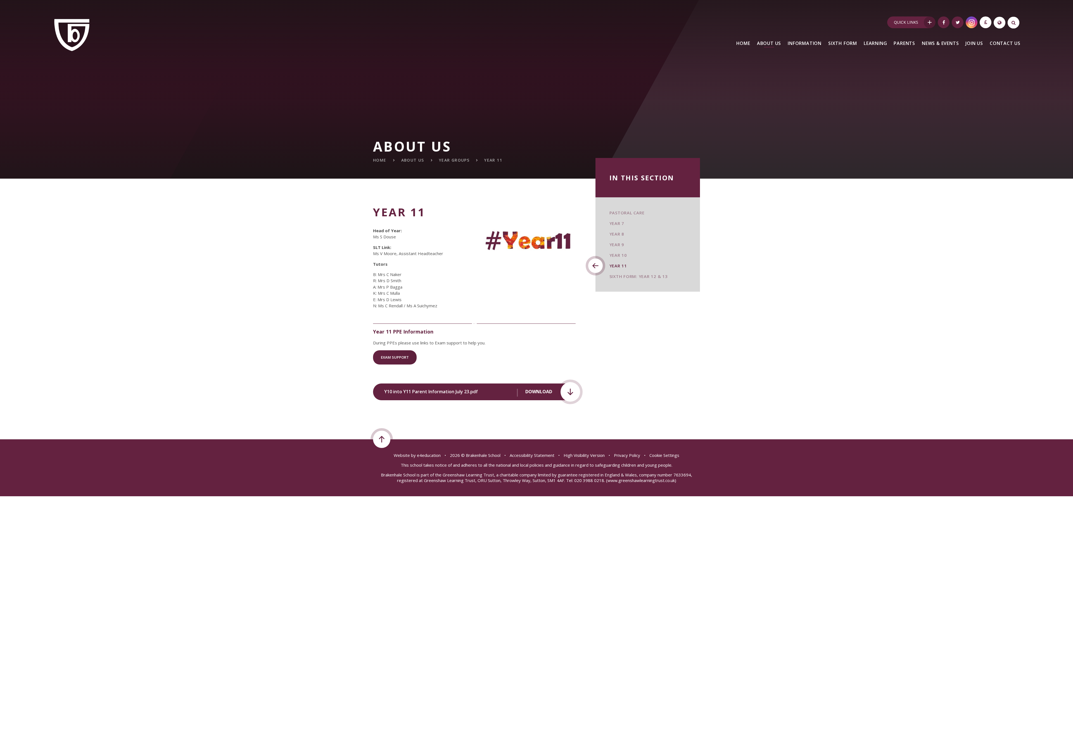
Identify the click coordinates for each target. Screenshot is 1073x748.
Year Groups (454, 160)
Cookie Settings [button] (664, 455)
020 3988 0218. (589, 480)
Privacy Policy (627, 455)
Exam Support (395, 357)
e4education (429, 455)
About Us (412, 160)
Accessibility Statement (532, 455)
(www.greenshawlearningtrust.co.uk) (640, 480)
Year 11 (493, 160)
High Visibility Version (584, 455)
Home (379, 160)
